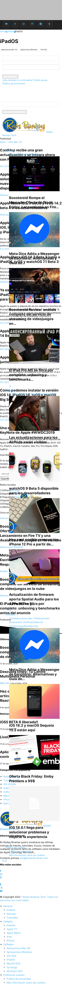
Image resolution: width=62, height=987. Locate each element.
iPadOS (31, 622)
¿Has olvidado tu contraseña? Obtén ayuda (24, 80)
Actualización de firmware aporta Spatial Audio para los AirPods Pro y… (34, 599)
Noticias (26, 154)
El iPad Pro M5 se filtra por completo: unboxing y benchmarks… (31, 374)
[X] (6, 32)
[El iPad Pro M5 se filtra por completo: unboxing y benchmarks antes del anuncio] (34, 346)
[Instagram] (23, 24)
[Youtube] (15, 32)
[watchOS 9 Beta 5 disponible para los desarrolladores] (34, 464)
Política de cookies (15, 847)
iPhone (52, 394)
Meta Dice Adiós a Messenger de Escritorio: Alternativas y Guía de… (34, 258)
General (10, 150)
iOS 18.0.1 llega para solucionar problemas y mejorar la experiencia (29, 832)
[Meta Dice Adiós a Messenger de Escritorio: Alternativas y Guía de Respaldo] (34, 229)
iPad (47, 394)
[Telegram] (41, 24)
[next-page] (10, 386)
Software (10, 614)
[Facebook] (15, 24)
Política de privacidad (13, 83)
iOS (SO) (23, 622)
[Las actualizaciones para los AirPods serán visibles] (34, 413)
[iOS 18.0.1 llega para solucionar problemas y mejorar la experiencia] (34, 803)
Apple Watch (38, 394)
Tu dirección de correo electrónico (20, 108)
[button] (7, 142)
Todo (11, 154)
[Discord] (6, 24)
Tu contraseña (9, 73)
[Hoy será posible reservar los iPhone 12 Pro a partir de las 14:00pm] (34, 515)
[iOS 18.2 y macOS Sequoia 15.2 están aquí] (34, 701)
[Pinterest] (32, 24)
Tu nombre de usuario (13, 62)
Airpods (18, 394)
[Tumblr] (49, 24)
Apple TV (27, 394)
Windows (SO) (31, 626)
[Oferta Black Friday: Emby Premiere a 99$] (34, 752)
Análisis (18, 154)
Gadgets (10, 390)
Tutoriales (35, 154)
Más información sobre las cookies (27, 855)
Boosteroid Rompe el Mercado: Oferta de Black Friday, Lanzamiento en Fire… (34, 202)
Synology (19, 626)
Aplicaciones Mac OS (25, 618)
